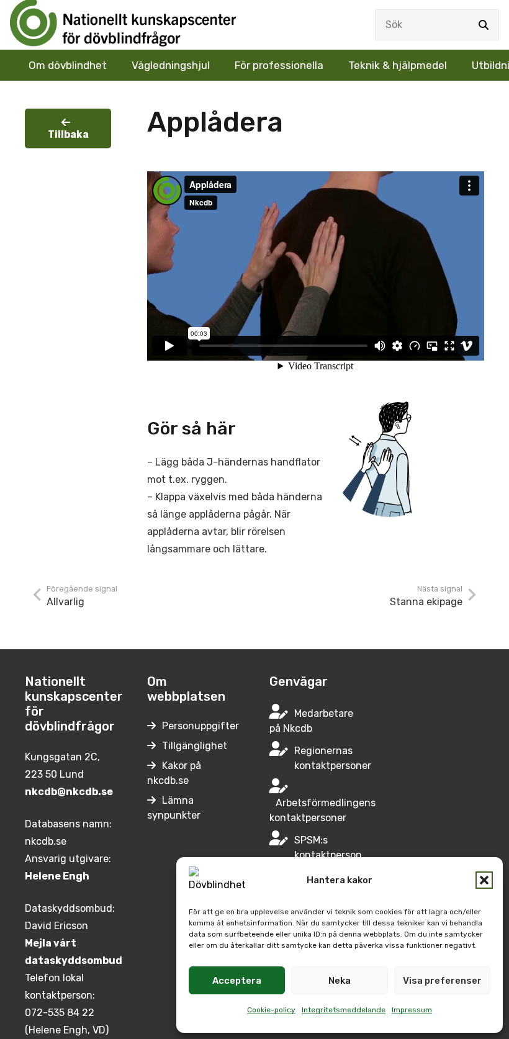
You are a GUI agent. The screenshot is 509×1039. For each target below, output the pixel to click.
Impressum (412, 1009)
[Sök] (483, 25)
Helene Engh (57, 876)
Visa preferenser (442, 980)
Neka (339, 980)
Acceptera (236, 980)
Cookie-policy (271, 1009)
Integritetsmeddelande (343, 1009)
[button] (484, 880)
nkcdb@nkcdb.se (69, 792)
